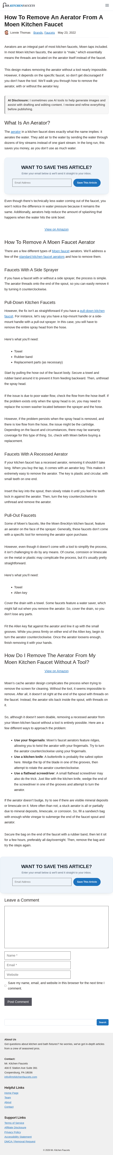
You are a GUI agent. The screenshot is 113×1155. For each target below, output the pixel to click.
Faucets (49, 32)
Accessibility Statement (18, 1136)
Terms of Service (14, 1123)
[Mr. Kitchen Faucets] (19, 5)
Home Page (11, 1093)
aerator (16, 132)
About (7, 1102)
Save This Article (87, 182)
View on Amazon (57, 229)
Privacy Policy (12, 1132)
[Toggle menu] (107, 5)
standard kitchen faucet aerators (42, 256)
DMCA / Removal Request (19, 1141)
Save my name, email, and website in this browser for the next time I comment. (56, 985)
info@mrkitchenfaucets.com (20, 1076)
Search (102, 1022)
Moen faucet (60, 251)
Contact (9, 1106)
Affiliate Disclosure (15, 1127)
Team (7, 1097)
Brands (38, 32)
